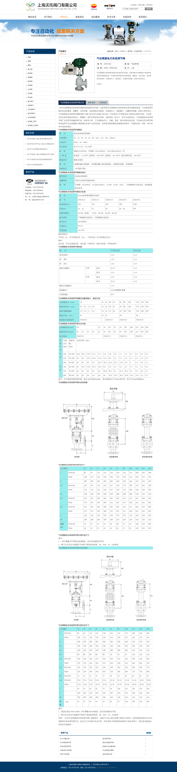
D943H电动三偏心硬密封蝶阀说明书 (39, 139)
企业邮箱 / (134, 5)
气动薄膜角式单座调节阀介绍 (72, 102)
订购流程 (103, 102)
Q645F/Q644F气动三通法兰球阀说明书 (40, 144)
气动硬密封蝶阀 (108, 750)
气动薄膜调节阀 (65, 742)
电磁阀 (30, 77)
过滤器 (30, 93)
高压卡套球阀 (64, 754)
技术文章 (111, 17)
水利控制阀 (32, 117)
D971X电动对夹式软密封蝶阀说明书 (39, 159)
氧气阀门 (31, 101)
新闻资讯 (80, 17)
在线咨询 (127, 17)
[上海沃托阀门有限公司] (50, 6)
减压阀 (30, 81)
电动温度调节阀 (65, 746)
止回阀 (30, 89)
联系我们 (149, 5)
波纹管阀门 (32, 113)
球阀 (29, 57)
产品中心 (64, 17)
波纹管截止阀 (107, 754)
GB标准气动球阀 (66, 750)
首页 (116, 51)
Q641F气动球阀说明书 (35, 165)
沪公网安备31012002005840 (106, 768)
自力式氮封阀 (64, 739)
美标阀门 (31, 105)
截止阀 (30, 69)
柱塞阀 (30, 85)
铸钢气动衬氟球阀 (109, 746)
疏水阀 (30, 97)
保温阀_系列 (32, 121)
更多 (148, 733)
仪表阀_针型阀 (33, 125)
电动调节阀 (107, 739)
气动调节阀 (138, 51)
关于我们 (48, 17)
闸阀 (29, 61)
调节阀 (30, 73)
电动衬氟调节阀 (108, 742)
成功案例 (95, 17)
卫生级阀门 (32, 109)
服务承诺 (91, 102)
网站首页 (32, 17)
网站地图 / (142, 5)
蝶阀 (29, 65)
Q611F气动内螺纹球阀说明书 (37, 149)
